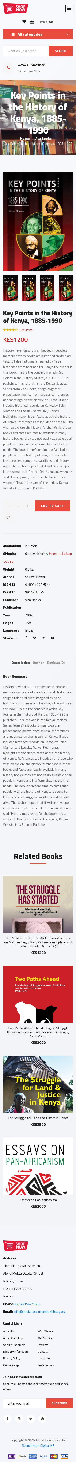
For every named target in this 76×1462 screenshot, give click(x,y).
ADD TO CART (52, 506)
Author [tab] (38, 662)
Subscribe (59, 1403)
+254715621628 (27, 1304)
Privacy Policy (11, 1358)
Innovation (45, 1358)
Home (25, 138)
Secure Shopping (14, 1345)
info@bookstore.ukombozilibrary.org (40, 1311)
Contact (43, 1351)
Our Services (46, 1338)
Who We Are (46, 1331)
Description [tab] (21, 662)
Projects (43, 1345)
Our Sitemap (11, 1365)
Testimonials (46, 1365)
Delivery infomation (15, 1351)
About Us (9, 1331)
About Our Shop (13, 1338)
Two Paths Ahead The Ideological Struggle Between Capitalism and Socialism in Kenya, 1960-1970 (38, 1032)
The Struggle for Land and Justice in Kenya (38, 1118)
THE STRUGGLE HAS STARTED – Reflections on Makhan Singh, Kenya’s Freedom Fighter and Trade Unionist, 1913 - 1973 (38, 942)
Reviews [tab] (56, 662)
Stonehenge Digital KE (38, 1445)
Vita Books (43, 138)
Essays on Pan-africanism (38, 1200)
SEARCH (60, 51)
